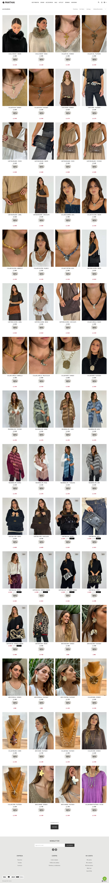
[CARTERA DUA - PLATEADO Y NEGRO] (67, 570)
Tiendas (20, 862)
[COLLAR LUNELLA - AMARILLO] (14, 355)
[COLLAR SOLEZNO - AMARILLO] (14, 248)
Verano (67, 2)
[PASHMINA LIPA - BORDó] (14, 462)
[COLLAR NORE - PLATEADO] (94, 355)
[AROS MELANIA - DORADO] (67, 623)
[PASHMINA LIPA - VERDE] (41, 409)
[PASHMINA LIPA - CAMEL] (67, 409)
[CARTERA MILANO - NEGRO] (41, 141)
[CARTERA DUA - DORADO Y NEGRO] (41, 570)
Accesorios (49, 2)
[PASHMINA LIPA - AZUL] (94, 409)
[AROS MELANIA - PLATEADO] (94, 623)
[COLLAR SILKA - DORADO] (14, 87)
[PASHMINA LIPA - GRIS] (94, 462)
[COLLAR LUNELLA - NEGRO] (94, 301)
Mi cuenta (89, 860)
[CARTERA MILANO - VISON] (67, 141)
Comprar (19, 50)
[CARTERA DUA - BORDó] (14, 570)
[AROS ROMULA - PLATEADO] (41, 677)
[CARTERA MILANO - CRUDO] (14, 141)
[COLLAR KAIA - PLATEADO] (67, 730)
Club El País (89, 871)
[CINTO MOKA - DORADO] (67, 87)
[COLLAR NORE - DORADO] (67, 355)
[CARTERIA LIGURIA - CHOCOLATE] (67, 301)
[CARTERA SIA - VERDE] (94, 570)
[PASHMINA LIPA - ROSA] (41, 462)
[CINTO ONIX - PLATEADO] (94, 87)
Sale (55, 2)
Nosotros (19, 860)
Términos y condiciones (54, 865)
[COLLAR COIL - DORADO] (67, 33)
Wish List (89, 868)
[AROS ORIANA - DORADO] (41, 784)
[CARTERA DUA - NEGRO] (67, 516)
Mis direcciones (89, 865)
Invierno (74, 2)
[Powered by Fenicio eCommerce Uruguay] (104, 881)
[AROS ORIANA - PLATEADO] (67, 784)
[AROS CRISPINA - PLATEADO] (67, 677)
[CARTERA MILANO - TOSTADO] (94, 141)
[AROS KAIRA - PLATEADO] (41, 730)
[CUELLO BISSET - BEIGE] (41, 33)
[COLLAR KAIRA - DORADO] (94, 677)
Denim (42, 2)
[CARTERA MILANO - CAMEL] (14, 194)
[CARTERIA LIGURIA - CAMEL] (14, 301)
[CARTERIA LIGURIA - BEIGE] (41, 301)
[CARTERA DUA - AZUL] (94, 516)
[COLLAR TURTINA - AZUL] (67, 248)
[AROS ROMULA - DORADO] (14, 677)
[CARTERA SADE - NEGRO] (41, 623)
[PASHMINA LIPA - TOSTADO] (14, 409)
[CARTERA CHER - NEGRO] (14, 516)
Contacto (19, 865)
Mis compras (89, 862)
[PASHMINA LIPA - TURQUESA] (67, 462)
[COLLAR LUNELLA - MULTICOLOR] (41, 355)
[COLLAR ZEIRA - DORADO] (94, 730)
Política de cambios (54, 862)
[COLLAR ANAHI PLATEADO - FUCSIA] (94, 784)
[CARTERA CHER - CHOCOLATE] (41, 516)
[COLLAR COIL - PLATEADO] (94, 33)
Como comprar (54, 860)
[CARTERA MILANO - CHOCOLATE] (41, 194)
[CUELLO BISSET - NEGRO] (14, 33)
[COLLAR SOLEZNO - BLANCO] (41, 248)
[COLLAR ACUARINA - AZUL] (67, 194)
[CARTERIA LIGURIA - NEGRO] (94, 248)
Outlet (61, 2)
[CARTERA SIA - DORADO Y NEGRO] (14, 623)
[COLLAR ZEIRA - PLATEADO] (14, 784)
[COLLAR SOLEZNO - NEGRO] (94, 194)
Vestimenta (35, 2)
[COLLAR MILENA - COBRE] (14, 730)
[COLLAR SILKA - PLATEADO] (41, 87)
